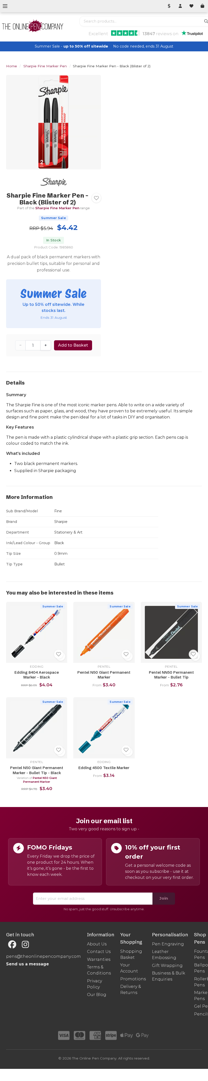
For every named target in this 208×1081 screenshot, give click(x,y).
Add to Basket (73, 345)
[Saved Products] (191, 6)
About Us (97, 944)
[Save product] (96, 198)
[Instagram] (25, 944)
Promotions (133, 979)
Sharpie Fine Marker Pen (45, 66)
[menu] (5, 6)
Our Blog (96, 994)
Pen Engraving (168, 944)
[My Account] (180, 6)
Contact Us (99, 951)
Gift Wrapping (167, 965)
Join (164, 898)
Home (11, 66)
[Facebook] (12, 944)
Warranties (98, 959)
